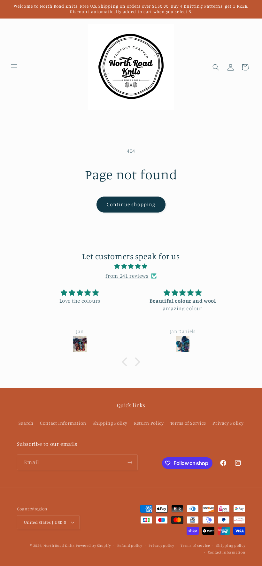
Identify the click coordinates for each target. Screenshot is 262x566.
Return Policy (149, 423)
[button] (14, 67)
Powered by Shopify (93, 545)
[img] (131, 266)
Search (26, 423)
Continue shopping (131, 204)
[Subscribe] (129, 462)
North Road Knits (59, 545)
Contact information (226, 552)
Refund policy (129, 545)
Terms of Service (188, 423)
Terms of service (195, 545)
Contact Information (63, 423)
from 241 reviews (126, 276)
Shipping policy (230, 545)
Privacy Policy (227, 423)
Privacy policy (161, 545)
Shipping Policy (110, 423)
